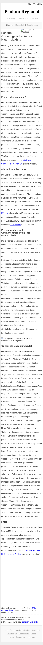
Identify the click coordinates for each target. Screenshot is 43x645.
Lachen (11, 637)
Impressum (31, 637)
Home (6, 630)
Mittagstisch (19, 25)
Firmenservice (24, 634)
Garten (33, 634)
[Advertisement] (21, 581)
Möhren (4, 213)
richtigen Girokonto (30, 622)
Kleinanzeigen (12, 634)
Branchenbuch (32, 25)
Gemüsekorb (15, 225)
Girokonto (35, 630)
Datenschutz (20, 637)
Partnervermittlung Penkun (20, 630)
